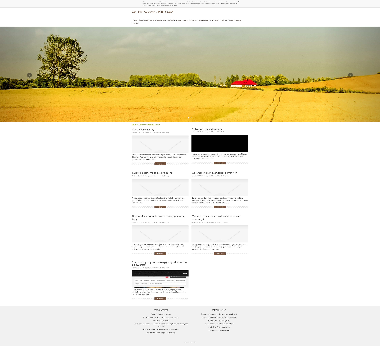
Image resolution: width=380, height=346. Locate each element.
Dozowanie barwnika (161, 320)
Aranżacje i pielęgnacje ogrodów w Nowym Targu (161, 329)
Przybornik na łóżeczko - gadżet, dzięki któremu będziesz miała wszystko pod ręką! (161, 325)
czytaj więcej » (160, 164)
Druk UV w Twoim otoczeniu (219, 327)
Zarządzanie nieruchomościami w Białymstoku (219, 317)
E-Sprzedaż (141, 125)
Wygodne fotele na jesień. (161, 314)
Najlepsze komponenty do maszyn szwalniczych (219, 314)
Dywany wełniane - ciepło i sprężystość (161, 333)
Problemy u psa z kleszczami (206, 129)
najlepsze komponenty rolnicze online (219, 324)
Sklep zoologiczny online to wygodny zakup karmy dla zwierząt (159, 263)
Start (134, 125)
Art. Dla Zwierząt (153, 125)
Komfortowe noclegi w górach (219, 320)
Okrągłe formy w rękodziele (219, 330)
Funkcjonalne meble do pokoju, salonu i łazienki (161, 317)
